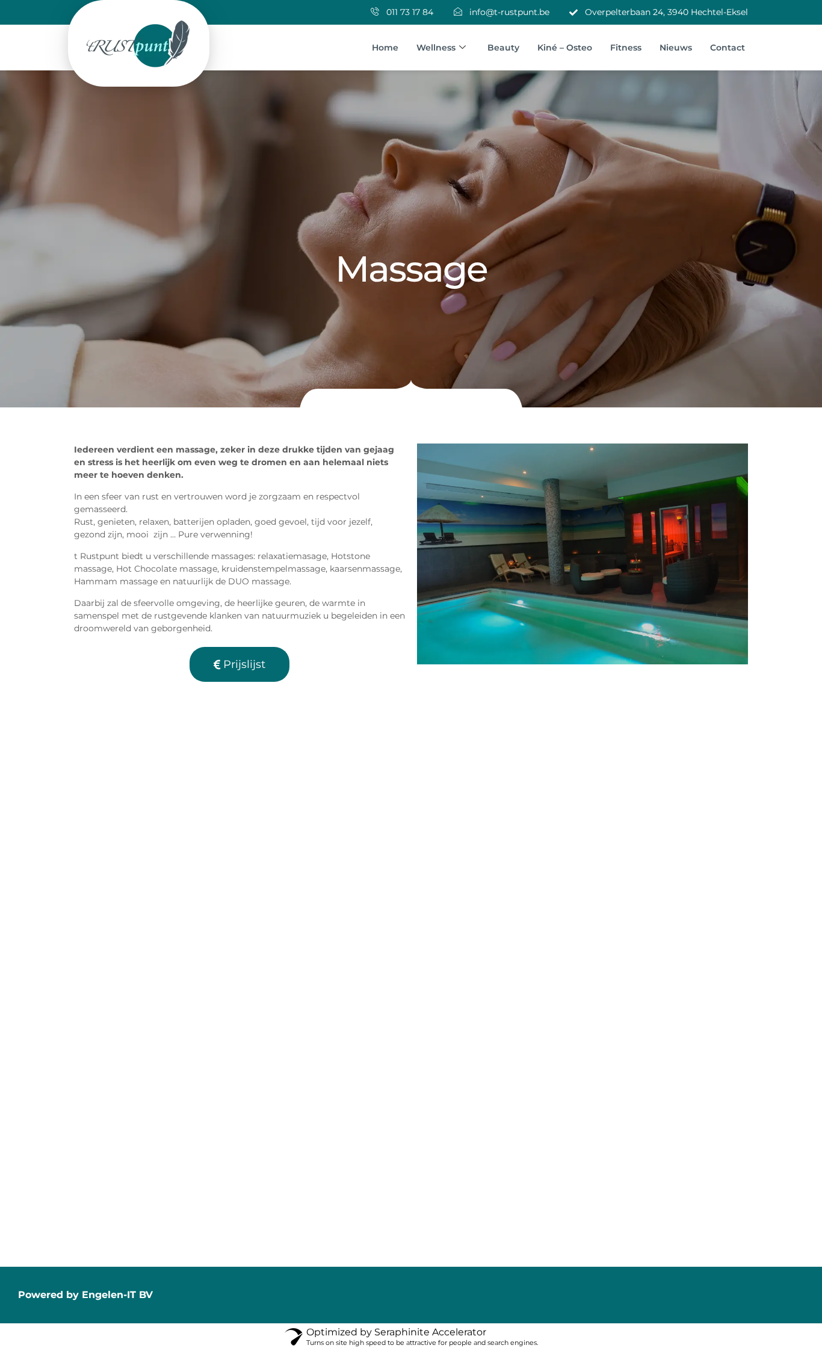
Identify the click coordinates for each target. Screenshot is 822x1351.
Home (385, 47)
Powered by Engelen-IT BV (85, 1294)
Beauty (503, 47)
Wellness (436, 47)
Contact (727, 47)
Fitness (625, 47)
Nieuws (676, 47)
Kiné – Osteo (564, 47)
